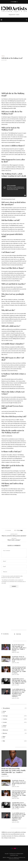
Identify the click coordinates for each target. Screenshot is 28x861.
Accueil (6, 853)
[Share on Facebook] (17, 530)
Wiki (15, 741)
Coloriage (15, 715)
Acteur (4, 711)
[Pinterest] (13, 848)
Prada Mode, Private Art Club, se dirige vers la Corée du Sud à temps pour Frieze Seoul (19, 659)
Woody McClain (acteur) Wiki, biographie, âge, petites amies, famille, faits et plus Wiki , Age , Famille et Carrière (19, 647)
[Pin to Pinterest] (20, 530)
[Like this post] (15, 530)
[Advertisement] (14, 41)
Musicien (15, 733)
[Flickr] (15, 848)
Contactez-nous (14, 855)
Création (15, 719)
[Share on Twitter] (18, 530)
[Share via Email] (21, 530)
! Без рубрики (15, 708)
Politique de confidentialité (16, 853)
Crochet (15, 722)
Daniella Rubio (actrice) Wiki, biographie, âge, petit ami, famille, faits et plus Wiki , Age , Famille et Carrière (19, 681)
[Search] (26, 20)
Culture (4, 725)
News (4, 736)
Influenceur (15, 730)
